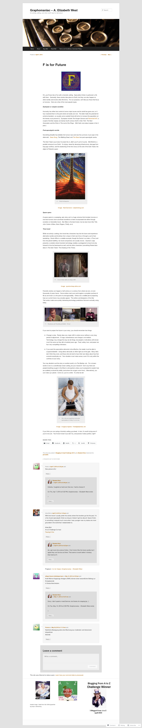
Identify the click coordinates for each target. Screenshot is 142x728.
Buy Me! (45, 49)
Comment (92, 666)
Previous (103, 54)
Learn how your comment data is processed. (69, 675)
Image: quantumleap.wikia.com (71, 286)
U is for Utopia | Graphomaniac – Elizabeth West (67, 569)
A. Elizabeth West (81, 453)
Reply (48, 474)
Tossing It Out (49, 532)
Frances (47, 627)
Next (110, 54)
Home (32, 49)
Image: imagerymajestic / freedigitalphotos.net (71, 427)
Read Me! (53, 49)
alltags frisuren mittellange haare (54, 576)
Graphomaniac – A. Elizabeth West (54, 10)
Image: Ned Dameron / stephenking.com (71, 208)
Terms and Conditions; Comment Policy (70, 49)
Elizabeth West (57, 480)
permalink (45, 454)
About (38, 49)
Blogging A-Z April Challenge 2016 (65, 453)
